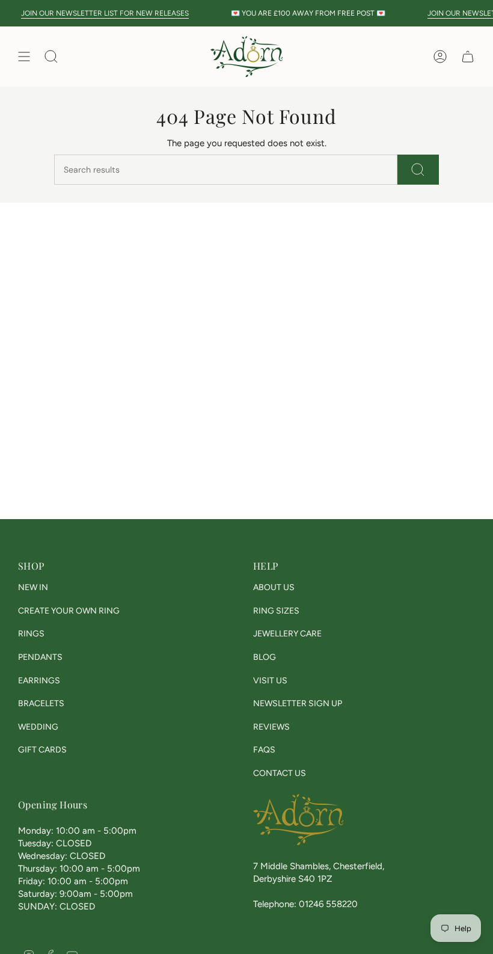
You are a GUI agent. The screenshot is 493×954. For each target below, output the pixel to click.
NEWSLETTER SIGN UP (297, 703)
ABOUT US (274, 587)
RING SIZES (276, 611)
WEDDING (38, 727)
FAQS (264, 750)
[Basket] (468, 56)
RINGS (31, 634)
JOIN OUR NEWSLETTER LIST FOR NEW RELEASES (99, 12)
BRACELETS (41, 703)
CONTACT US (279, 773)
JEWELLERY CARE (287, 634)
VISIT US (270, 680)
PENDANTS (40, 657)
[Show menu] (24, 56)
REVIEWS (271, 727)
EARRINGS (39, 680)
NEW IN (33, 587)
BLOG (264, 657)
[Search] (418, 170)
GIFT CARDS (42, 750)
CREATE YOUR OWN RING (69, 611)
